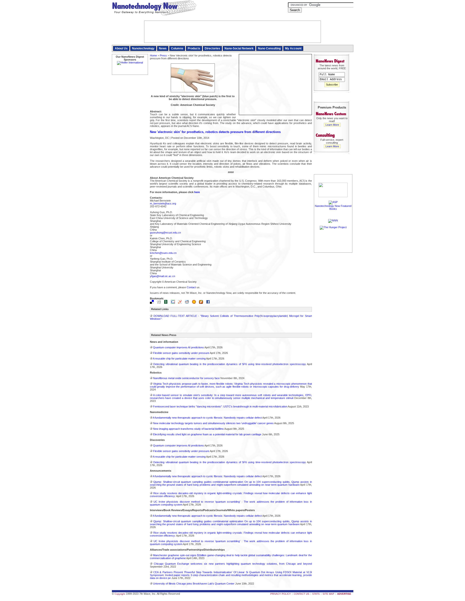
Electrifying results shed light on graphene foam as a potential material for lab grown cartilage (207, 434)
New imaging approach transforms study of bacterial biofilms (188, 428)
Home (153, 55)
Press (163, 55)
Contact (191, 287)
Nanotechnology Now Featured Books (333, 207)
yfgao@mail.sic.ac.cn (162, 276)
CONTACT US (301, 594)
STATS (316, 594)
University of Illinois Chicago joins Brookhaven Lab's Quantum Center (193, 583)
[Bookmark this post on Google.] (174, 302)
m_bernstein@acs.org (163, 203)
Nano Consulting (269, 48)
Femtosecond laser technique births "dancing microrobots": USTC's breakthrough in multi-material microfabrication (220, 406)
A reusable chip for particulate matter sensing (179, 358)
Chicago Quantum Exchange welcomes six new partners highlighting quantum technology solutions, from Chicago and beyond (233, 563)
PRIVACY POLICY (280, 594)
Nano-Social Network (239, 48)
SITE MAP (328, 594)
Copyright (120, 594)
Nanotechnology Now (154, 8)
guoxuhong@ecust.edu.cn (165, 232)
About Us (121, 48)
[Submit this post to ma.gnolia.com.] (195, 302)
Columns (177, 48)
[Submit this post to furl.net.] (202, 302)
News (163, 48)
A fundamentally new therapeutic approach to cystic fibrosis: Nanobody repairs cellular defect (207, 417)
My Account (293, 48)
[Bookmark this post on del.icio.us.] (153, 302)
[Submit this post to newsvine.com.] (167, 302)
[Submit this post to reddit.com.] (188, 302)
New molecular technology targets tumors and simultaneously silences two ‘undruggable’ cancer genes (213, 423)
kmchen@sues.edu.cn (163, 252)
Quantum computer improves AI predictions (178, 347)
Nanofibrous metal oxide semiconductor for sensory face (186, 378)
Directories (212, 48)
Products (194, 48)
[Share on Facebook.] (209, 302)
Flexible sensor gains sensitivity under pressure (181, 352)
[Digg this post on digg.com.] (160, 302)
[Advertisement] (333, 326)
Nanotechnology (143, 48)
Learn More (332, 124)
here (197, 192)
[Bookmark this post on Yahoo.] (181, 302)
